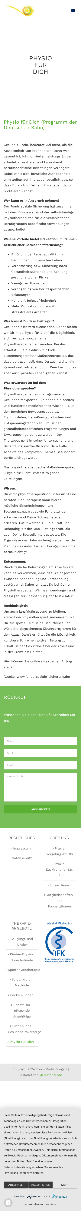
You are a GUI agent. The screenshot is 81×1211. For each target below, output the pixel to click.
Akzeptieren (40, 1184)
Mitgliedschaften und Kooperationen (59, 900)
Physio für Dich (22, 1042)
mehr (65, 1184)
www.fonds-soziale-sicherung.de (43, 676)
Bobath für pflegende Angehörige (22, 1010)
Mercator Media (51, 1075)
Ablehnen (15, 1184)
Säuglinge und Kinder (22, 942)
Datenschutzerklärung (46, 1204)
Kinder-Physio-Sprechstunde (22, 957)
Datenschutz (22, 858)
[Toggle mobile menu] (73, 10)
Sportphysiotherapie (22, 970)
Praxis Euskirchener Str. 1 (59, 869)
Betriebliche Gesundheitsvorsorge (22, 1029)
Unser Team (59, 885)
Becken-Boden (22, 995)
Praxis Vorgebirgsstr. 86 (59, 851)
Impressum (22, 848)
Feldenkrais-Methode (22, 982)
